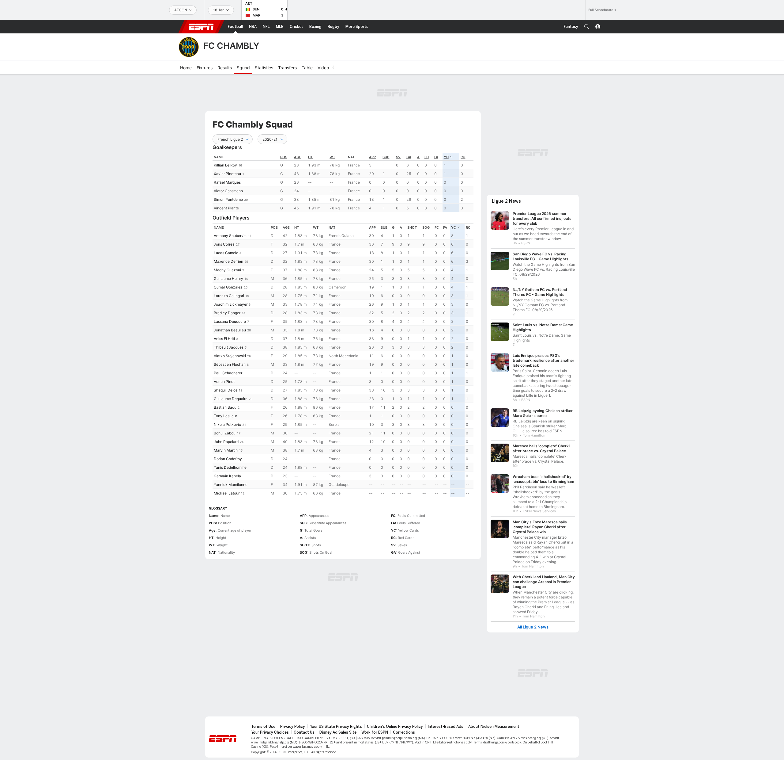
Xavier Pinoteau (227, 173)
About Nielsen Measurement (493, 726)
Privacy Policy (292, 726)
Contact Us (304, 732)
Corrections (404, 732)
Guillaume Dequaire (230, 398)
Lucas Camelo (226, 252)
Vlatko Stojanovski (230, 355)
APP (372, 157)
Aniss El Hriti (224, 338)
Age (297, 157)
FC (426, 157)
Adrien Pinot (224, 381)
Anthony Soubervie (230, 235)
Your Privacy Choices (270, 732)
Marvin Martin (226, 450)
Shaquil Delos (225, 390)
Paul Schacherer (228, 373)
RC (463, 157)
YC (446, 157)
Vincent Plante (226, 208)
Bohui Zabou (225, 433)
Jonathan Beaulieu (230, 330)
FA (436, 157)
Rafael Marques (227, 182)
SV (398, 157)
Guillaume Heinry (228, 278)
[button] (586, 26)
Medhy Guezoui (227, 270)
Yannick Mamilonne (230, 484)
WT (332, 157)
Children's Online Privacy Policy (395, 726)
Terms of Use (263, 726)
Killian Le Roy (225, 165)
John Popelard (226, 441)
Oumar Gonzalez (228, 287)
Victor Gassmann (228, 191)
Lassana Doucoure (230, 321)
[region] (343, 182)
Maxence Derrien (228, 261)
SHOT (412, 227)
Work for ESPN (374, 732)
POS (283, 157)
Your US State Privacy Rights (336, 726)
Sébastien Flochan (230, 364)
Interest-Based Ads (445, 726)
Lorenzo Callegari (229, 295)
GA (408, 157)
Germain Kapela (227, 476)
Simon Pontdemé (228, 199)
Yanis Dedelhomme (230, 467)
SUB (386, 157)
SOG (426, 227)
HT (310, 157)
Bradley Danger (227, 313)
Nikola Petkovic (227, 424)
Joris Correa (224, 244)
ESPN (201, 26)
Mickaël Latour (226, 493)
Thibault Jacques (228, 347)
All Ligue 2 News (532, 627)
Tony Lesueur (225, 416)
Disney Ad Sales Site (337, 732)
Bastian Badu (225, 407)
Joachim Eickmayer (230, 304)
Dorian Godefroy (228, 458)
